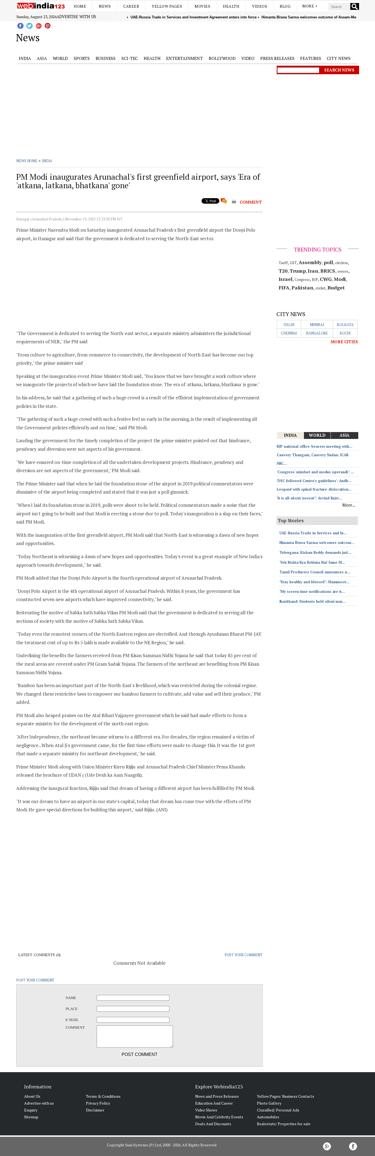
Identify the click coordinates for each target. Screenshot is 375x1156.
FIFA (284, 287)
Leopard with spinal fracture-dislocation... (314, 489)
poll (328, 262)
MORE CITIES (344, 341)
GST (293, 262)
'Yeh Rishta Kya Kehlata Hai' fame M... (312, 562)
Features (310, 58)
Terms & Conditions (103, 1096)
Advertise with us (76, 16)
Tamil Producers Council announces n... (314, 571)
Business (106, 58)
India (25, 58)
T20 (283, 270)
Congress (302, 279)
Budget (336, 287)
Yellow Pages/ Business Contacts (285, 1096)
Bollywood (222, 58)
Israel (285, 279)
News (105, 6)
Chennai (289, 333)
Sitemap (31, 1116)
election (341, 262)
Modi (340, 279)
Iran (313, 270)
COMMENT (251, 202)
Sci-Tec (129, 58)
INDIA (47, 160)
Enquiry (30, 1110)
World (60, 58)
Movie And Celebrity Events (219, 1116)
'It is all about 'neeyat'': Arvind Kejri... (309, 498)
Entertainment (184, 58)
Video (248, 58)
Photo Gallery (269, 1103)
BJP (315, 279)
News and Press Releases (217, 1096)
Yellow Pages (167, 6)
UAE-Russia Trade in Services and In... (313, 532)
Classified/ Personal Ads (278, 1110)
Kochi (345, 333)
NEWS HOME (26, 160)
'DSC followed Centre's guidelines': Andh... (314, 480)
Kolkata (345, 324)
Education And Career (214, 1103)
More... (348, 505)
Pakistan (302, 287)
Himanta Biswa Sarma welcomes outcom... (316, 542)
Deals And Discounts (213, 1123)
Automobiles (268, 1116)
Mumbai (317, 324)
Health (231, 6)
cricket (320, 288)
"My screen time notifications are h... (312, 591)
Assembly (310, 262)
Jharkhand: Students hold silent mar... (312, 601)
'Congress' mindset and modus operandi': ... (315, 471)
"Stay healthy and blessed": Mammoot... (314, 581)
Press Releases (277, 58)
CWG (326, 279)
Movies (202, 6)
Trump (298, 270)
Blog (285, 6)
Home (80, 6)
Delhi (289, 324)
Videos (259, 6)
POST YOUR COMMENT (244, 954)
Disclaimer (95, 1110)
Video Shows (206, 1110)
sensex (342, 271)
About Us (32, 1096)
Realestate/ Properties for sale (283, 1123)
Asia (42, 58)
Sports (82, 58)
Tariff (283, 262)
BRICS (327, 270)
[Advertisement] (215, 36)
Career (131, 6)
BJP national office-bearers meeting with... (314, 446)
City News (338, 58)
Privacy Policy (98, 1103)
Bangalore (317, 333)
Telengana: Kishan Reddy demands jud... (315, 552)
